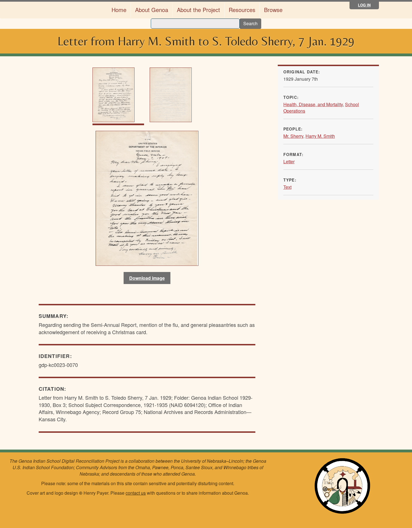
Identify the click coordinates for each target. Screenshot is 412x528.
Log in (364, 5)
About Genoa (151, 10)
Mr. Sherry (293, 136)
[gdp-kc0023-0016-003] (147, 197)
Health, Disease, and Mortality (313, 104)
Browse (273, 10)
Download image (147, 278)
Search (250, 23)
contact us (136, 493)
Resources (242, 10)
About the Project (198, 10)
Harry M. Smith (320, 136)
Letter (289, 161)
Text (287, 187)
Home (119, 10)
